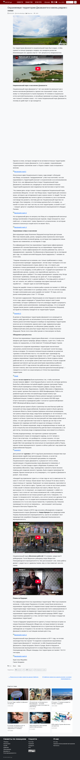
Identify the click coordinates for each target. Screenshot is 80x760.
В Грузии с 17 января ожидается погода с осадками (61, 702)
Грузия (5, 745)
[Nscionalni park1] (19, 171)
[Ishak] (15, 376)
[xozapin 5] (17, 313)
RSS (29, 747)
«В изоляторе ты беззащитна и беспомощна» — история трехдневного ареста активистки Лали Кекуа (39, 704)
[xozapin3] (17, 450)
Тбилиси (5, 742)
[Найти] (75, 2)
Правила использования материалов (64, 743)
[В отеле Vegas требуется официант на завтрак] (18, 694)
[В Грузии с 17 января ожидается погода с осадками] (62, 694)
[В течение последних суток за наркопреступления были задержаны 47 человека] (18, 717)
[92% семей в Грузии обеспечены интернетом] (62, 717)
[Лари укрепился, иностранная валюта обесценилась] (40, 717)
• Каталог (47, 2)
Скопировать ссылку (40, 669)
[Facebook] (52, 2)
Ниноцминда (7, 749)
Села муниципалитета (9, 753)
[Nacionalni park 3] (20, 227)
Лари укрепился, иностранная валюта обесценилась (38, 726)
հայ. (60, 2)
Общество (29, 13)
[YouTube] (56, 2)
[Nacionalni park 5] (20, 213)
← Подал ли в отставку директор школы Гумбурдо (23, 677)
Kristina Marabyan (20, 13)
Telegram (30, 669)
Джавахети (6, 751)
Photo (14, 666)
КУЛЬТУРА (38, 2)
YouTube (31, 742)
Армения (6, 747)
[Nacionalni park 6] (20, 656)
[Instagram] (54, 2)
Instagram (31, 745)
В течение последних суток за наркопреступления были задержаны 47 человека (16, 727)
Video (19, 666)
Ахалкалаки (6, 743)
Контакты (56, 745)
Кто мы (55, 742)
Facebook (18, 669)
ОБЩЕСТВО (29, 2)
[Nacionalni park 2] (20, 635)
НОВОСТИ (20, 2)
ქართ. (63, 2)
